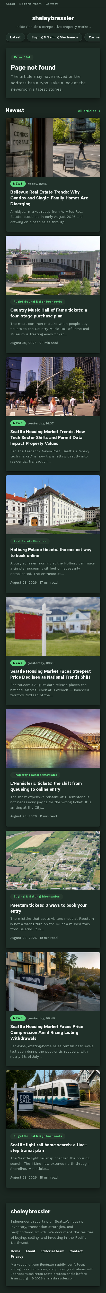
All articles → (89, 111)
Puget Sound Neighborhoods (37, 301)
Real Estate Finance (30, 541)
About (10, 3)
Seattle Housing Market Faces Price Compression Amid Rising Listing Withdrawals (46, 1032)
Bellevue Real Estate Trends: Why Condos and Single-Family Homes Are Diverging (49, 197)
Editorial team (30, 3)
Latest (15, 37)
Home (15, 1251)
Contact (52, 3)
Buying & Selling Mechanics (54, 37)
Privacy (17, 1256)
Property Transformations (35, 775)
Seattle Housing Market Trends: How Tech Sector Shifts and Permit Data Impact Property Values (47, 437)
